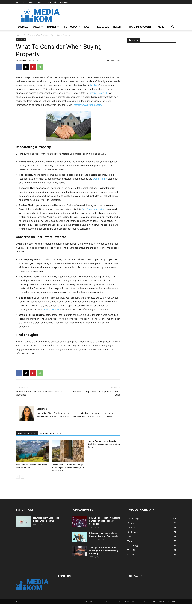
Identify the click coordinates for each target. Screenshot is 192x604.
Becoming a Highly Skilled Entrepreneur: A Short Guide (96, 393)
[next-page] (22, 477)
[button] (172, 27)
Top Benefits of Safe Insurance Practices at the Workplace (40, 393)
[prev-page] (18, 477)
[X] (26, 67)
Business (23, 26)
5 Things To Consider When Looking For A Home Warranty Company (103, 550)
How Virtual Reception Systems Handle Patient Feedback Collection (104, 521)
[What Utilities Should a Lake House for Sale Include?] (32, 451)
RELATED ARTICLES (27, 433)
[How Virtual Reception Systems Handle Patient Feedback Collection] (79, 521)
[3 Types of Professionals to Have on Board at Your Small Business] (79, 537)
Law (86, 26)
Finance (51, 26)
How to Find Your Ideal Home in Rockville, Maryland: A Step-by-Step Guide (104, 444)
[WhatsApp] (40, 67)
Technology (70, 26)
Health (117, 26)
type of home (100, 178)
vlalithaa (22, 60)
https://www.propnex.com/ (88, 104)
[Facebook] (19, 67)
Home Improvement (139, 26)
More (161, 26)
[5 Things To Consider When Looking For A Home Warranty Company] (79, 551)
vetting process (51, 309)
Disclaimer (64, 2)
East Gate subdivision (93, 209)
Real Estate (102, 26)
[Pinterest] (33, 67)
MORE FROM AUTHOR (50, 433)
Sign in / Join (21, 2)
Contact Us (40, 2)
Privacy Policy (52, 2)
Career (36, 26)
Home (30, 2)
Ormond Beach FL (97, 93)
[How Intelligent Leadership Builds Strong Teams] (23, 521)
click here (94, 85)
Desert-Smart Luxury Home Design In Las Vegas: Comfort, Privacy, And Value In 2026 (68, 468)
